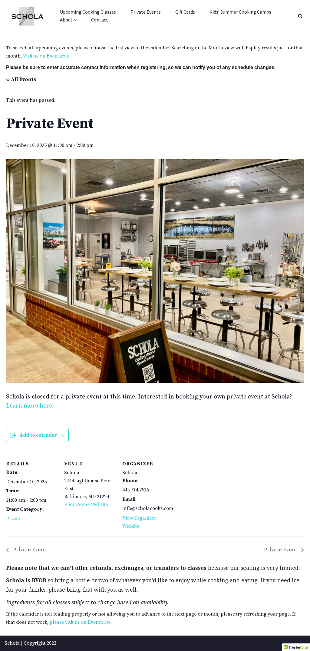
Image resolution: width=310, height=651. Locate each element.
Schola (12, 643)
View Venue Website (86, 504)
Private (13, 519)
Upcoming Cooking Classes (88, 12)
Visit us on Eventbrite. (47, 56)
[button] (75, 20)
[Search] (300, 16)
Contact (99, 20)
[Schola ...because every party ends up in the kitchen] (27, 16)
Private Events (145, 12)
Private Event (29, 549)
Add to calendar (38, 435)
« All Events (21, 79)
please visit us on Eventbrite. (81, 622)
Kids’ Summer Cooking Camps (240, 12)
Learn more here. (30, 406)
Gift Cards (185, 12)
